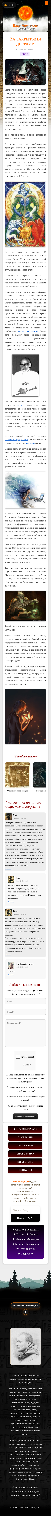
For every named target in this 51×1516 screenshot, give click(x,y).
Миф (18, 1244)
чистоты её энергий (28, 331)
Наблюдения (32, 1244)
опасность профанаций (16, 439)
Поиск (20, 1218)
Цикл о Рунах (25, 1153)
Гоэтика (21, 1234)
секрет (22, 405)
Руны (32, 1249)
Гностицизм (32, 1229)
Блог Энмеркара (25, 25)
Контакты (25, 1169)
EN (13, 5)
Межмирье (33, 1239)
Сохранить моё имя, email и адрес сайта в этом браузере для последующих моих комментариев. (26, 1078)
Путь (22, 1249)
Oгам (18, 1229)
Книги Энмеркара (25, 1129)
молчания (30, 442)
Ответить (8, 869)
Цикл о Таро (25, 1161)
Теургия (25, 1253)
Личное (33, 1234)
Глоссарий (25, 1145)
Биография (25, 1137)
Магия (25, 54)
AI (32, 1218)
